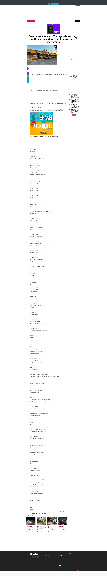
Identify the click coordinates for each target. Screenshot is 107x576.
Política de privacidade (54, 3)
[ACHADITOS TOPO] (53, 12)
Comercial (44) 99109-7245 (72, 512)
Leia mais (73, 115)
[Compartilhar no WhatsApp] (28, 78)
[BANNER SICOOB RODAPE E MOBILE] (53, 573)
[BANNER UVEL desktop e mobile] (74, 50)
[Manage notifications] (105, 574)
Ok (49, 3)
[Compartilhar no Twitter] (28, 76)
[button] (66, 488)
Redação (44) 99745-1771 (71, 510)
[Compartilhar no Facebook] (28, 73)
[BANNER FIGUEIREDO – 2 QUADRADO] (74, 67)
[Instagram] (35, 514)
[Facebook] (33, 514)
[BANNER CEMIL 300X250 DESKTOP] (74, 85)
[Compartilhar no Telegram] (28, 81)
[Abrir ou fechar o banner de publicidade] (78, 570)
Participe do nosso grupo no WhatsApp (41, 479)
